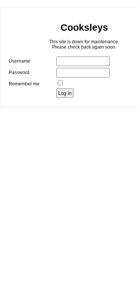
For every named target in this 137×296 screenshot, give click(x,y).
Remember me (24, 84)
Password (19, 72)
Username (19, 61)
